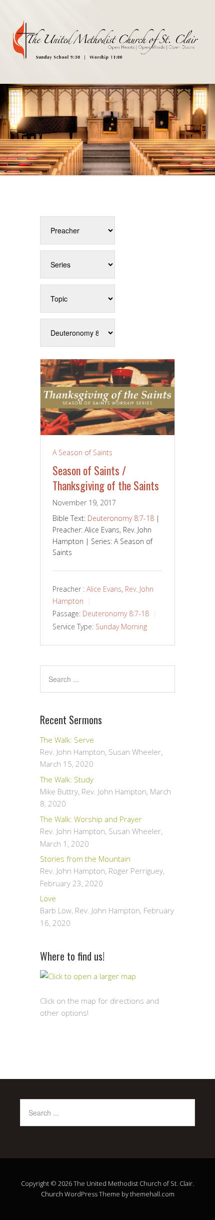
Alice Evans (104, 589)
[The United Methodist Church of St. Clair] (107, 52)
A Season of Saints (82, 452)
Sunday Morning (121, 626)
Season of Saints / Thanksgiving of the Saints (105, 478)
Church (52, 1193)
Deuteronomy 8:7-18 (121, 518)
